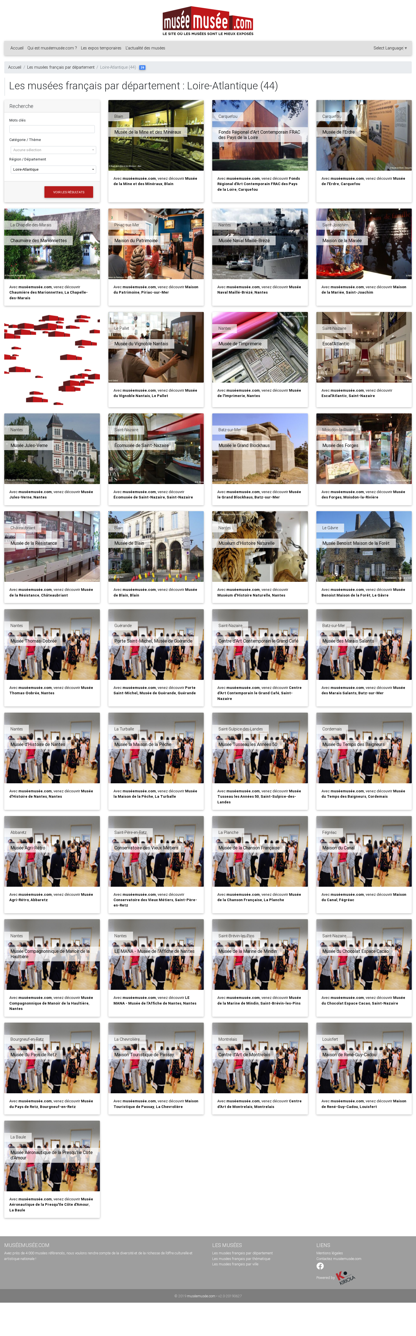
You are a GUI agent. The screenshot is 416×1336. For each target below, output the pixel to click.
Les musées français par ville (235, 1264)
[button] (53, 150)
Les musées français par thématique (241, 1258)
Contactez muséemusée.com (338, 1258)
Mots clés (17, 120)
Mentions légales (329, 1253)
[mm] (52, 359)
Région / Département (27, 159)
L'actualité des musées (145, 48)
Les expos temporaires (101, 48)
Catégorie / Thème (25, 139)
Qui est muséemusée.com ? (52, 48)
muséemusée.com (201, 1296)
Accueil (16, 48)
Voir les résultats (68, 192)
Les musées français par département (61, 67)
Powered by (326, 1277)
